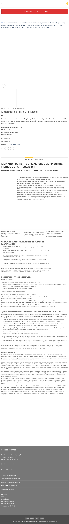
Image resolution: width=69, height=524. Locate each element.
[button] (3, 3)
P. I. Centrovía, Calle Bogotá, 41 (11, 455)
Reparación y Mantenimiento (10, 482)
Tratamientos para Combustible (11, 478)
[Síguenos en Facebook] (2, 464)
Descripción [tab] (29, 159)
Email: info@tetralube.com (9, 459)
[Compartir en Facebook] (6, 148)
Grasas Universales (7, 489)
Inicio (3, 108)
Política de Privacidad (8, 503)
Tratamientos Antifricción (9, 475)
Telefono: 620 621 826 (8, 457)
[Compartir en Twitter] (9, 148)
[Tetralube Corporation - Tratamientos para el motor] (34, 3)
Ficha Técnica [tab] (39, 159)
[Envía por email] (12, 148)
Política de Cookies (7, 501)
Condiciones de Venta (8, 506)
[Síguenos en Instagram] (5, 464)
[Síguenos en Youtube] (12, 464)
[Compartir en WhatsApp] (3, 148)
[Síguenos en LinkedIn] (9, 464)
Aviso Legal (5, 499)
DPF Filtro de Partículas (16, 108)
